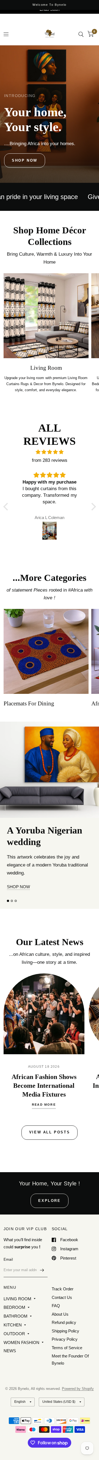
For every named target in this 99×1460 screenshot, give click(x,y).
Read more (44, 1131)
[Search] (81, 34)
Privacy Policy (65, 1348)
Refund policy (64, 1331)
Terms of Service (67, 1356)
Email (8, 1268)
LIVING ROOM (17, 1307)
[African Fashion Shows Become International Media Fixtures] (44, 1041)
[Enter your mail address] (42, 1279)
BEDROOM (14, 1316)
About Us (60, 1322)
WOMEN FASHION (21, 1351)
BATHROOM (16, 1324)
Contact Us (62, 1306)
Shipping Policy (65, 1339)
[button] (24, 160)
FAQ (56, 1314)
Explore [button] (49, 1209)
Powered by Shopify (78, 1397)
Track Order (62, 1297)
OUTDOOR (14, 1342)
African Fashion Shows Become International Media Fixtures (44, 1112)
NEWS (10, 1359)
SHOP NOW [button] (18, 914)
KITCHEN (13, 1333)
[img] (49, 452)
